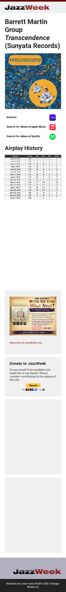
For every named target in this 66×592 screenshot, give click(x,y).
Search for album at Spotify (23, 136)
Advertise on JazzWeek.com (26, 342)
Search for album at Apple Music (26, 126)
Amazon (11, 117)
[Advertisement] (33, 437)
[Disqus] (33, 246)
